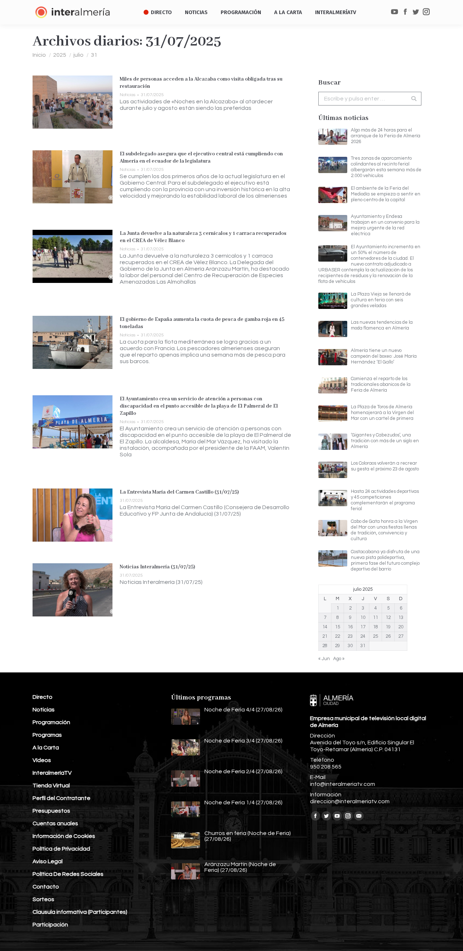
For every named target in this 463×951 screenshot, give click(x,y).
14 (324, 626)
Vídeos (42, 760)
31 (362, 645)
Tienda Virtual (51, 785)
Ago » (338, 658)
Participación (50, 925)
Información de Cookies (64, 836)
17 (362, 626)
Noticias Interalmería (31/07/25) (157, 567)
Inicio (39, 55)
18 (375, 626)
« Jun (324, 658)
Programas (47, 735)
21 (324, 636)
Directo (42, 697)
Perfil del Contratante (61, 798)
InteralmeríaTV (52, 773)
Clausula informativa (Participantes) (80, 912)
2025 (59, 55)
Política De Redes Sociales (68, 874)
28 (324, 645)
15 (337, 626)
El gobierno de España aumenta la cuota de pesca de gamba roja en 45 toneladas (202, 323)
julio (78, 55)
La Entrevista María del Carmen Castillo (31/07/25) (179, 492)
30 (350, 645)
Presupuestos (51, 811)
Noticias (127, 94)
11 (375, 617)
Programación (51, 722)
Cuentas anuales (55, 823)
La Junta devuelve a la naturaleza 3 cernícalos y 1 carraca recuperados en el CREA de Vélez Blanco (203, 237)
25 (375, 636)
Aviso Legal (48, 861)
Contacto (46, 887)
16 (350, 626)
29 (337, 645)
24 (362, 636)
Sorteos (43, 899)
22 (337, 636)
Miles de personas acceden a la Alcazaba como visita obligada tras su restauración (201, 83)
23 (350, 636)
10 (362, 617)
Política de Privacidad (61, 849)
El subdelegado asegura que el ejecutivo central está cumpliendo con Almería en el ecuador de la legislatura (201, 157)
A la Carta (46, 747)
